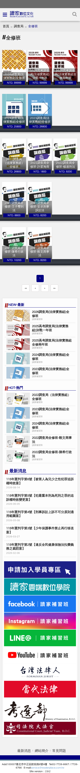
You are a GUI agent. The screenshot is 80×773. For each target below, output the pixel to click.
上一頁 (35, 288)
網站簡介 (41, 751)
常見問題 (59, 751)
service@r (36, 767)
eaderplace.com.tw (53, 767)
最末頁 (54, 288)
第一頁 (25, 288)
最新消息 (24, 751)
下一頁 (45, 288)
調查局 (18, 26)
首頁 (6, 26)
